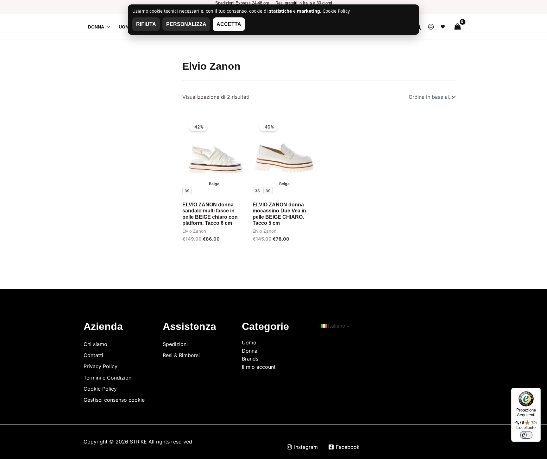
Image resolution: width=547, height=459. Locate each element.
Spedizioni (175, 344)
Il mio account (259, 367)
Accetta (229, 24)
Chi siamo (95, 344)
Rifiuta (146, 24)
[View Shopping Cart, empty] (457, 26)
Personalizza (186, 24)
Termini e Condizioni (108, 377)
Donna (249, 351)
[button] (107, 27)
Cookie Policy (100, 389)
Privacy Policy (100, 366)
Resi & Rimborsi (181, 355)
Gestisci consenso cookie (114, 400)
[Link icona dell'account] (431, 27)
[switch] (526, 435)
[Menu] (537, 391)
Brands (250, 358)
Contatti (93, 355)
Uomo (249, 342)
